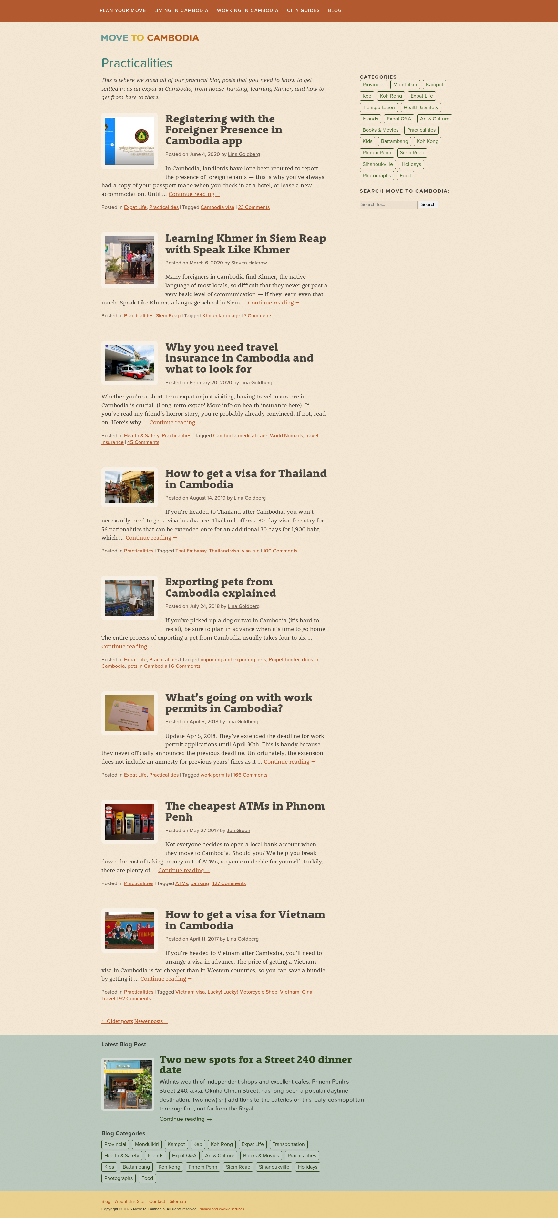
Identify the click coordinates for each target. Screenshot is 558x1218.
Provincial (374, 85)
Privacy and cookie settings (221, 1210)
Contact (157, 1202)
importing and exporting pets (233, 660)
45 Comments (143, 443)
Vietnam (289, 992)
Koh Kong (428, 142)
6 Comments (185, 667)
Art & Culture (435, 119)
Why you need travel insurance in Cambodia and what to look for (239, 358)
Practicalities (164, 208)
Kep (367, 97)
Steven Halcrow (249, 263)
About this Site (129, 1202)
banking (200, 884)
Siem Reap (168, 317)
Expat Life (135, 208)
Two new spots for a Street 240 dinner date (256, 1065)
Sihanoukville (378, 165)
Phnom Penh (377, 153)
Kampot (434, 85)
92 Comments (135, 999)
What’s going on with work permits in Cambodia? (238, 703)
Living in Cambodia (191, 11)
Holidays (411, 165)
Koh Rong (391, 97)
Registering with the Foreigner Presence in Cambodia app (224, 130)
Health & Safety (141, 436)
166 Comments (250, 775)
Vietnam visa (190, 992)
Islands (370, 119)
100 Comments (280, 551)
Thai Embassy (190, 551)
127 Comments (229, 884)
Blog (361, 11)
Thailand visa (224, 551)
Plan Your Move (126, 11)
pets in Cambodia (148, 667)
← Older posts (117, 1021)
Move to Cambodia (150, 38)
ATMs (181, 884)
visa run (251, 551)
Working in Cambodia (265, 11)
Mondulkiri (405, 85)
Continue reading (194, 194)
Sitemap (178, 1202)
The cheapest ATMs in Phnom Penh (245, 811)
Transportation (379, 108)
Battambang (394, 142)
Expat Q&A (399, 119)
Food (405, 176)
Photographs (377, 176)
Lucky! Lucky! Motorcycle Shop (242, 992)
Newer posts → (151, 1021)
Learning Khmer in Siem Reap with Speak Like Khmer (245, 243)
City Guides (327, 11)
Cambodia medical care (240, 436)
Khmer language (221, 317)
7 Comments (258, 317)
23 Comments (254, 208)
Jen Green (238, 831)
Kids (367, 142)
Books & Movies (380, 131)
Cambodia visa (217, 208)
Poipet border (284, 660)
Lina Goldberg (244, 155)
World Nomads (286, 436)
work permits (215, 775)
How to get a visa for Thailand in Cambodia (246, 478)
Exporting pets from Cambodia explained (220, 587)
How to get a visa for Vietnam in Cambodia (245, 920)
